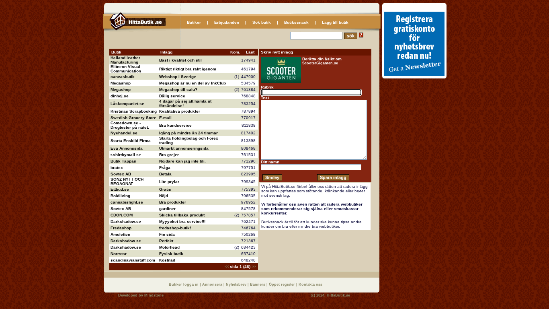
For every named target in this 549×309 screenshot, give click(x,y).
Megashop (121, 83)
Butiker (194, 22)
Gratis (165, 189)
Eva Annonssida (127, 148)
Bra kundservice (175, 125)
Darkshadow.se (126, 221)
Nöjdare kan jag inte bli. (182, 161)
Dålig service (172, 96)
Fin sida (167, 234)
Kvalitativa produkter (179, 111)
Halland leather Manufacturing (125, 60)
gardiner (167, 208)
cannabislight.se (127, 202)
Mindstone (154, 295)
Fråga (164, 167)
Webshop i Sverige (177, 76)
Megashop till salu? (178, 89)
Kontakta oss (310, 284)
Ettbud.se (120, 189)
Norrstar (119, 253)
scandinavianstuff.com (133, 260)
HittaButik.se (338, 295)
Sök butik (261, 22)
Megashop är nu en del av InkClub (192, 83)
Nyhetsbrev (237, 284)
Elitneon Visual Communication (126, 68)
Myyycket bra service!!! (182, 221)
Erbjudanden (226, 22)
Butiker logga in (184, 284)
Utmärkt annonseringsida (184, 148)
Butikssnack (296, 22)
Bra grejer (169, 154)
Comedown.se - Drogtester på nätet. (130, 125)
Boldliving (120, 196)
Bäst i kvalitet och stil (180, 60)
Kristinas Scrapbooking (134, 111)
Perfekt (166, 241)
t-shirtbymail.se (126, 154)
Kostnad (167, 260)
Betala (165, 174)
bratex (117, 167)
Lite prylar (169, 181)
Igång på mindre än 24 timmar (188, 133)
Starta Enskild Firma (131, 140)
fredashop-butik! (175, 228)
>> (254, 267)
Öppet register (282, 284)
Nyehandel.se (124, 133)
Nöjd (163, 196)
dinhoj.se (120, 96)
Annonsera (212, 284)
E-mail (165, 117)
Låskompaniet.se (127, 103)
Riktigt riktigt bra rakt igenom (187, 69)
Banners (258, 284)
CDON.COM (122, 215)
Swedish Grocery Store (133, 117)
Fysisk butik (171, 253)
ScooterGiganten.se (320, 63)
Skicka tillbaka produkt (182, 215)
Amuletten (120, 234)
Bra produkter (172, 202)
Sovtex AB (121, 174)
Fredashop (121, 228)
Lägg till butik (335, 22)
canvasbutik (123, 76)
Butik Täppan (123, 161)
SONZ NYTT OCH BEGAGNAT (127, 181)
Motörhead (169, 247)
